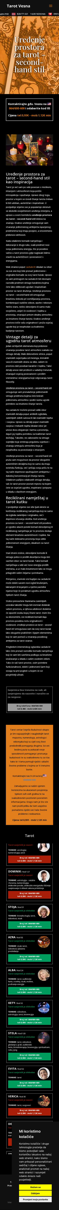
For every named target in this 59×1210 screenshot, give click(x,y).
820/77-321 (27, 13)
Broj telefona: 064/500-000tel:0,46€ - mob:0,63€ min (30, 707)
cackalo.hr (31, 267)
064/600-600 (17, 108)
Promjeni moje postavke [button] (35, 1199)
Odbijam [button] (35, 1193)
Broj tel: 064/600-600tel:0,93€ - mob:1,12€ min (29, 855)
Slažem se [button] (35, 1187)
